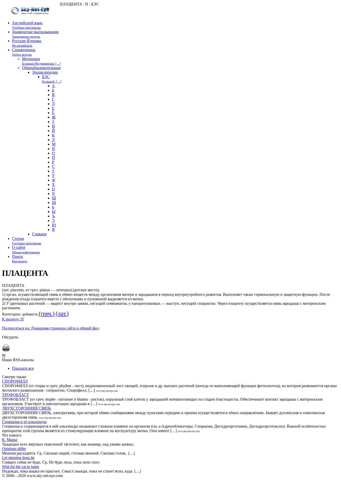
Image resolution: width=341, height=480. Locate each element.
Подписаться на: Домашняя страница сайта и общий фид (50, 328)
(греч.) (47, 314)
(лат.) (62, 313)
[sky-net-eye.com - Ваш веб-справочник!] (31, 18)
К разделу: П (13, 319)
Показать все (23, 368)
